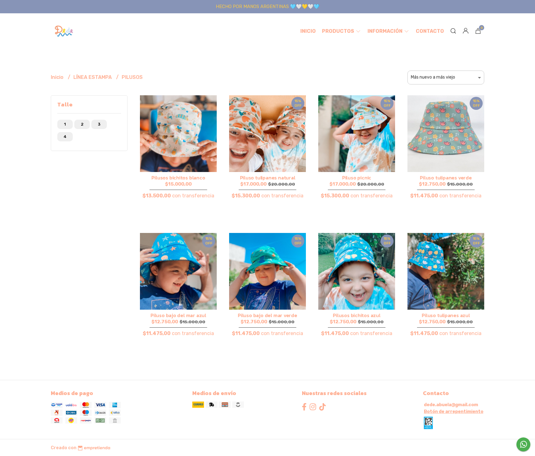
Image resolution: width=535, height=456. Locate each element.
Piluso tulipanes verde (446, 177)
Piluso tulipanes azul (446, 315)
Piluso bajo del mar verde (267, 315)
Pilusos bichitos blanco (178, 177)
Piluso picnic (356, 177)
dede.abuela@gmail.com (451, 404)
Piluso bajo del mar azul (178, 315)
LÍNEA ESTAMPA (93, 77)
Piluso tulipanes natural (267, 177)
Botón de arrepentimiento (453, 411)
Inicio (308, 31)
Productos (338, 31)
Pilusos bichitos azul (357, 315)
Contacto (430, 31)
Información (385, 31)
